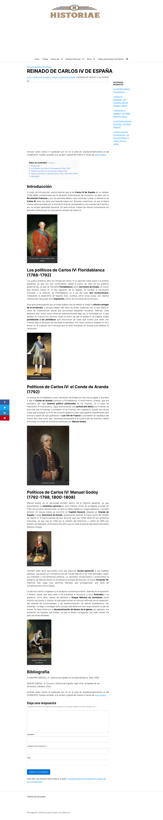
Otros (89, 59)
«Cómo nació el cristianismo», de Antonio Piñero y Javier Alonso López (121, 138)
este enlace (100, 155)
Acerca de (55, 59)
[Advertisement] (81, 39)
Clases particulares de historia (110, 59)
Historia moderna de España (39, 67)
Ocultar (51, 163)
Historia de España (41, 77)
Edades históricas (73, 59)
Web (29, 758)
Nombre (31, 734)
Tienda (45, 59)
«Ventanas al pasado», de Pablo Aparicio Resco (121, 113)
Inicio (37, 59)
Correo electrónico (37, 746)
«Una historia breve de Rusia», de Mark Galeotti (122, 124)
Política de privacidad (36, 796)
